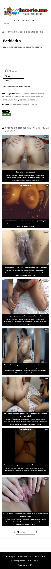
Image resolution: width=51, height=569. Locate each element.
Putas (16, 100)
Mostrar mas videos (25, 532)
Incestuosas (30, 96)
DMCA (37, 560)
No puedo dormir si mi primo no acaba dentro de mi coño (25, 267)
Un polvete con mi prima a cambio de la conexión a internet (26, 365)
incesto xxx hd (18, 96)
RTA (29, 560)
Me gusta (13, 71)
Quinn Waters (31, 104)
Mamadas (21, 180)
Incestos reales (21, 177)
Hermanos (10, 224)
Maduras (40, 96)
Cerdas (18, 93)
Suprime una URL (25, 565)
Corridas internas (17, 270)
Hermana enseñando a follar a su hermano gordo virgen (25, 221)
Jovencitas (20, 226)
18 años (7, 519)
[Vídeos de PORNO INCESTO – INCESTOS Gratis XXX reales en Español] (25, 5)
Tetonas (22, 100)
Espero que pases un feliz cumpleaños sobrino (26, 316)
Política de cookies (37, 556)
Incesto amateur (29, 175)
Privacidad (22, 556)
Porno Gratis (7, 100)
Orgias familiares (15, 424)
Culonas (25, 93)
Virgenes (31, 226)
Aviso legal (10, 556)
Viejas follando (34, 180)
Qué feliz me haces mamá (25, 172)
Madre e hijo (40, 177)
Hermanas (15, 419)
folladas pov (19, 104)
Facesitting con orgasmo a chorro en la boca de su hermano (25, 465)
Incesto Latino (40, 175)
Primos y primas (25, 275)
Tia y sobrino (32, 100)
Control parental (18, 560)
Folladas (33, 93)
